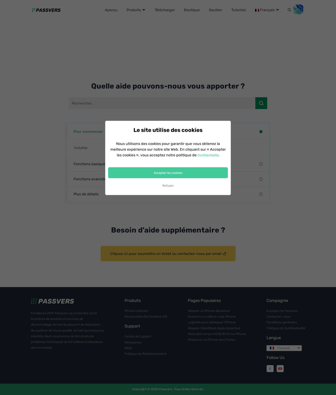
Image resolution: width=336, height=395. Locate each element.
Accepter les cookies (168, 173)
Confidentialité (208, 155)
